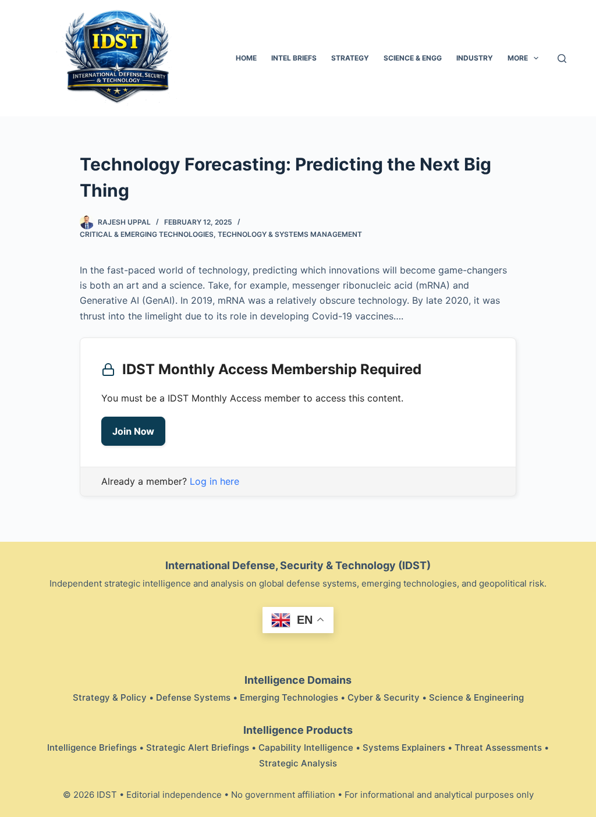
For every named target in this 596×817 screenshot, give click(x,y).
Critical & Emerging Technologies (147, 234)
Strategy (350, 58)
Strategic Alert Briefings (197, 747)
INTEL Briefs (294, 58)
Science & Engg (413, 58)
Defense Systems (193, 697)
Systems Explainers (404, 747)
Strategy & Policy (110, 697)
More (518, 58)
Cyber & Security (383, 697)
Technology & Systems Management (290, 234)
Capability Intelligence (305, 747)
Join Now (133, 431)
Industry (474, 58)
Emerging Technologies (289, 697)
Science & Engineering (476, 697)
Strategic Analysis (298, 763)
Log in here (214, 481)
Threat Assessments (498, 747)
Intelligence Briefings (92, 747)
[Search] (562, 58)
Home (246, 58)
